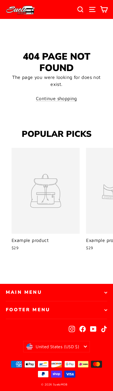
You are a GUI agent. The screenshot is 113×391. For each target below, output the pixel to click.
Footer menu (28, 310)
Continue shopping (56, 98)
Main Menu (24, 292)
